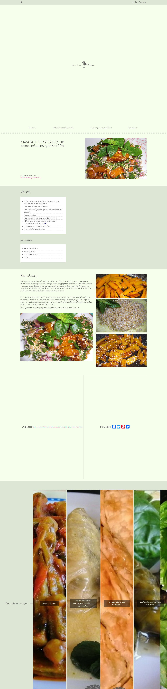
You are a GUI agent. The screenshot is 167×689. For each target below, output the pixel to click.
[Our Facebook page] (133, 2)
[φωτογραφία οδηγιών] (121, 286)
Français (142, 2)
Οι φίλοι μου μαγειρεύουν (101, 128)
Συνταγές (32, 128)
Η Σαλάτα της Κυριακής (63, 128)
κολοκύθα (42, 427)
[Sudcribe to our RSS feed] (136, 2)
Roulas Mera (83, 65)
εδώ (44, 223)
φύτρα (68, 427)
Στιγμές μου (133, 128)
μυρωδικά (60, 427)
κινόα (34, 427)
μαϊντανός (51, 427)
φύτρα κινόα (76, 427)
